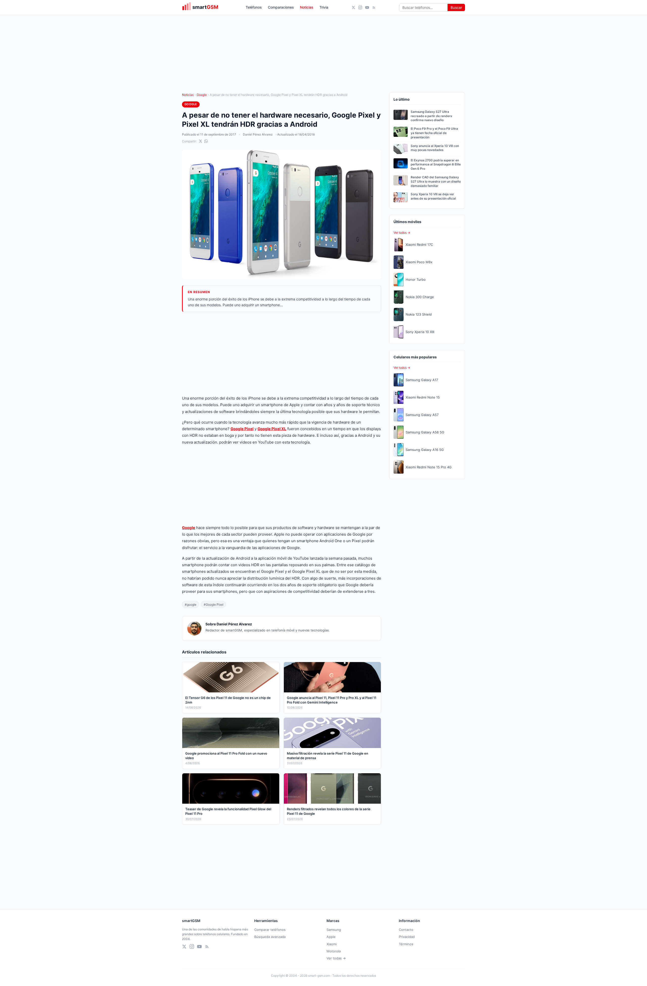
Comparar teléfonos (270, 930)
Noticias (306, 7)
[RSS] (374, 7)
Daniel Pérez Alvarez (258, 134)
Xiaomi (332, 944)
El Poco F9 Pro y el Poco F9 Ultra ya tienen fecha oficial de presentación (434, 133)
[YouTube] (367, 7)
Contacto (406, 930)
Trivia (323, 7)
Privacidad (407, 937)
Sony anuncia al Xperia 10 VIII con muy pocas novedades (435, 148)
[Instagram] (360, 7)
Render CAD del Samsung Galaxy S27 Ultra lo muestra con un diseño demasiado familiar (436, 181)
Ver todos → (402, 232)
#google (190, 604)
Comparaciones (281, 7)
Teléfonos (254, 7)
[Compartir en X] (200, 141)
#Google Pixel (213, 604)
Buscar (456, 7)
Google (202, 95)
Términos (406, 944)
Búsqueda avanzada (270, 937)
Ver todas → (336, 958)
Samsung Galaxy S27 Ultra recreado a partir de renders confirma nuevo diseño (431, 116)
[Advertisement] (281, 353)
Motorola (334, 951)
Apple (331, 937)
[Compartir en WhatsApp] (206, 141)
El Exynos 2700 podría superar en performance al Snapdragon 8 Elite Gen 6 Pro (436, 164)
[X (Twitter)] (353, 7)
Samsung (334, 930)
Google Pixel (241, 428)
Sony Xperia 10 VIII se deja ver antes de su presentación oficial (433, 196)
